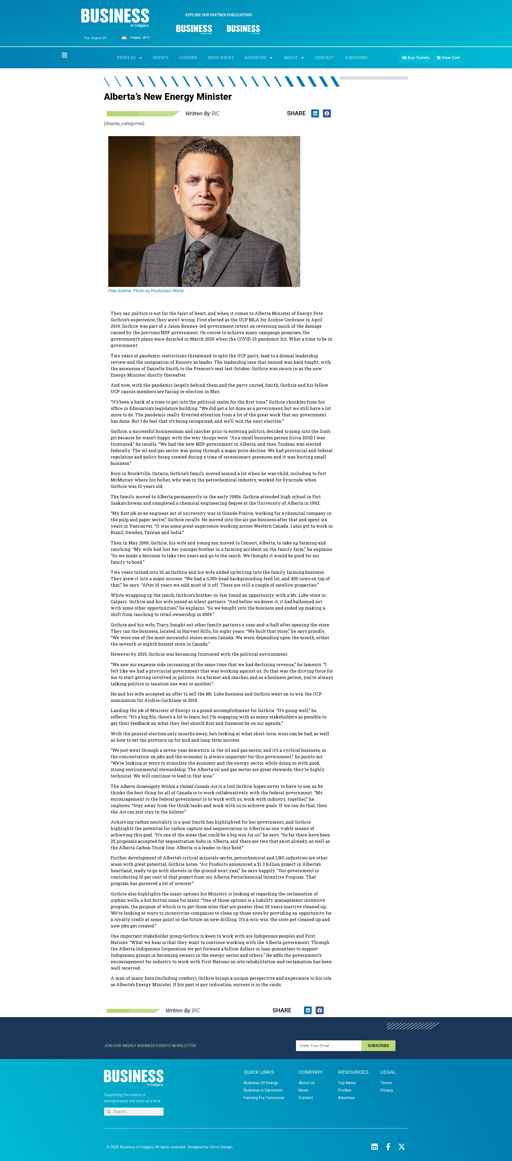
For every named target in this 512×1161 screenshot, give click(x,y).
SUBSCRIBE (356, 57)
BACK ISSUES (221, 57)
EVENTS (161, 57)
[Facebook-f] (388, 1146)
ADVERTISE (255, 57)
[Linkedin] (374, 1146)
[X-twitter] (401, 1146)
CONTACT (324, 57)
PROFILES (126, 57)
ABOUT (291, 57)
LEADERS (188, 57)
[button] (315, 113)
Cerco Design (221, 1147)
